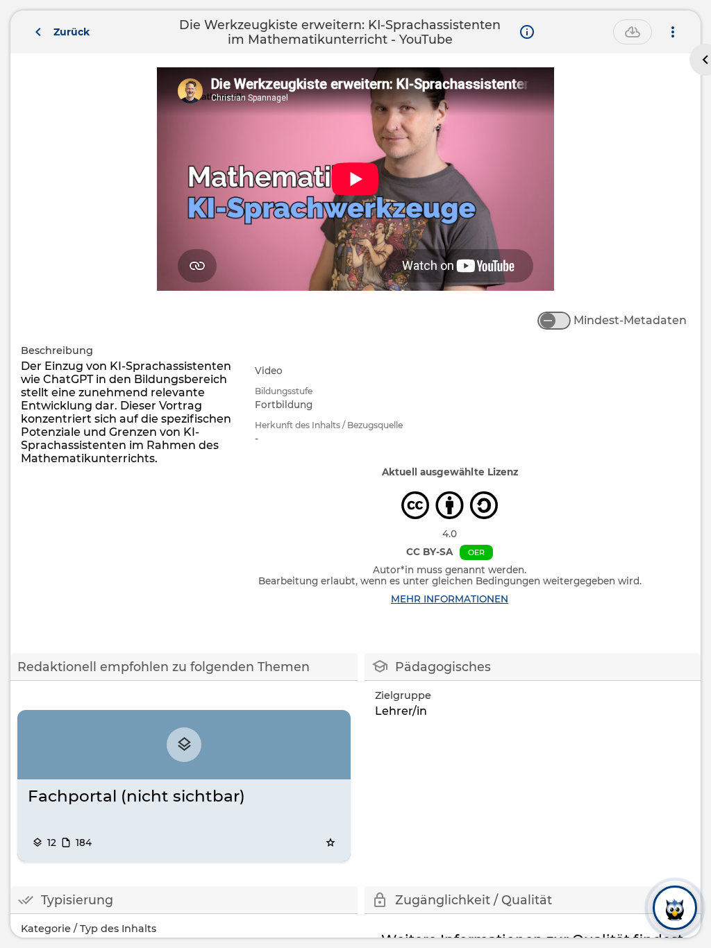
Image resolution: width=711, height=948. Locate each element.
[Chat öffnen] (675, 908)
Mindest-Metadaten (630, 320)
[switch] (554, 321)
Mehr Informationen (449, 598)
